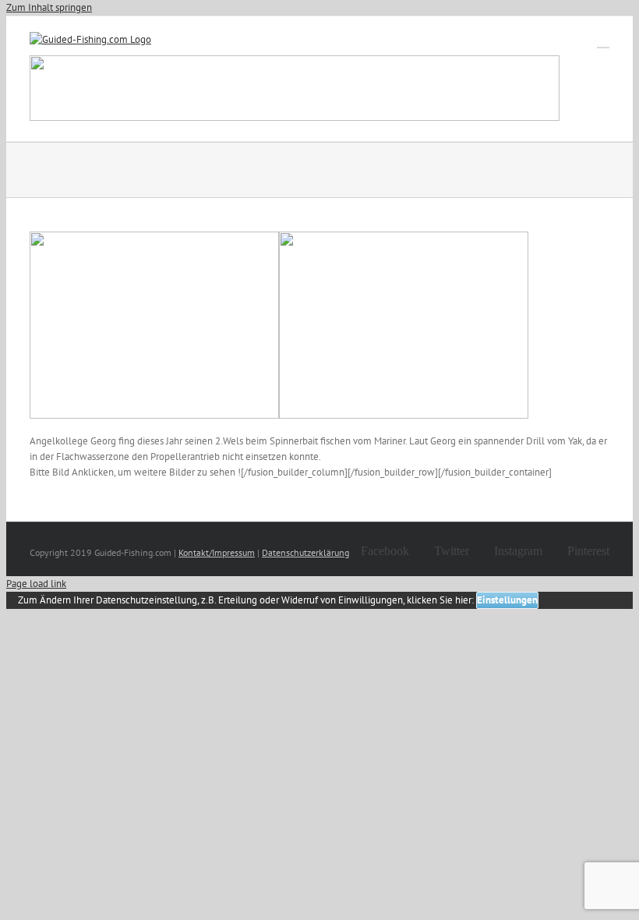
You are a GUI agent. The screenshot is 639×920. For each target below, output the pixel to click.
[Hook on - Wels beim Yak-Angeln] (154, 415)
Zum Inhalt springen (49, 7)
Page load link (36, 583)
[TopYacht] (295, 90)
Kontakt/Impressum (216, 552)
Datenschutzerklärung (305, 552)
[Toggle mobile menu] (603, 40)
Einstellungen (507, 600)
